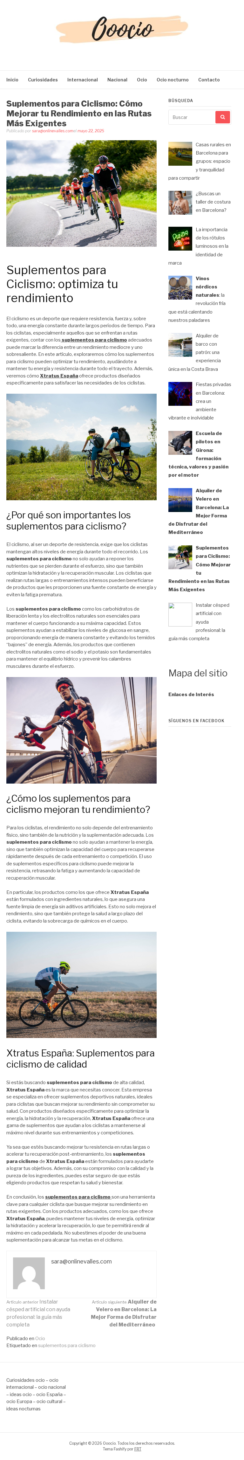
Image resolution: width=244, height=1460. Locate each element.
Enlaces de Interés (191, 694)
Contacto (209, 79)
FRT (137, 1449)
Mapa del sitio (197, 673)
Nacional (117, 79)
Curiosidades (43, 79)
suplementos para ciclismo (67, 1345)
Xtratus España (59, 376)
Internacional (82, 79)
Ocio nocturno (173, 79)
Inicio (12, 79)
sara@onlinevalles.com (52, 130)
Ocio (142, 79)
